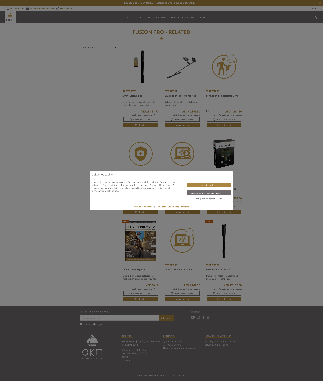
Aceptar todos (208, 185)
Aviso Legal (161, 206)
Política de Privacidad (144, 206)
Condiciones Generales (178, 206)
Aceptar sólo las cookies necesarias (208, 193)
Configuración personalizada (208, 198)
